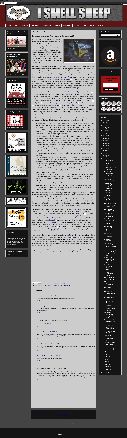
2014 (104, 150)
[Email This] (33, 283)
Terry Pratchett (66, 285)
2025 (104, 123)
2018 (104, 140)
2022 (104, 130)
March (107, 364)
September (108, 349)
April (106, 361)
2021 (104, 133)
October (107, 165)
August (107, 351)
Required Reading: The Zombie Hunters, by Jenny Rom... (109, 174)
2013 (104, 153)
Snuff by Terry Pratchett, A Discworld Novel (109, 199)
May (106, 359)
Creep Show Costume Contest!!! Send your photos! (109, 308)
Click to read (10, 254)
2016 (104, 145)
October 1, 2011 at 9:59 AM (50, 331)
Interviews (25, 26)
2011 (104, 158)
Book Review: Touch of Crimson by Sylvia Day (110, 215)
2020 (104, 135)
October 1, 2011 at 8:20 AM (51, 318)
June (106, 356)
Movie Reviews (47, 26)
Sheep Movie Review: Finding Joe (109, 293)
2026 (104, 120)
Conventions (67, 26)
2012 (104, 156)
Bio (85, 26)
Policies (100, 26)
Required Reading (57, 285)
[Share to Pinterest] (40, 283)
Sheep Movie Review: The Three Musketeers (108, 228)
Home (9, 26)
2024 (104, 125)
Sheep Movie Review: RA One (109, 180)
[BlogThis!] (35, 283)
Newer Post (35, 412)
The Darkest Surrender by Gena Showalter (109, 235)
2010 (104, 372)
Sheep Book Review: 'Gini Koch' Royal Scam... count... (109, 326)
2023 (104, 128)
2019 (104, 138)
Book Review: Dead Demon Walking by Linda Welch (110, 205)
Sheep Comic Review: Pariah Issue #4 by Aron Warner (109, 221)
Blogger (66, 434)
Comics (57, 26)
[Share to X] (36, 283)
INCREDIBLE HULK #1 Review (110, 168)
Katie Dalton (40, 318)
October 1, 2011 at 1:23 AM (52, 306)
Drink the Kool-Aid (110, 89)
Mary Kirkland (41, 355)
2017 (104, 143)
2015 (104, 148)
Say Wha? (77, 26)
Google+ (22, 1)
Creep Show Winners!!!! (108, 239)
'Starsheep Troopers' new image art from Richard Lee (109, 193)
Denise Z (39, 295)
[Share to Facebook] (38, 283)
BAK (37, 285)
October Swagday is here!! (109, 298)
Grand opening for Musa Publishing (109, 320)
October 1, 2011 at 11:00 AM (52, 355)
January (107, 369)
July (106, 354)
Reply (38, 300)
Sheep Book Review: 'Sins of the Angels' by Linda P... (109, 315)
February (107, 366)
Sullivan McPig (41, 306)
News (16, 26)
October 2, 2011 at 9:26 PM (47, 366)
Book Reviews (35, 26)
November (108, 163)
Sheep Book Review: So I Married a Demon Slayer (110, 267)
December (108, 160)
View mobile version (64, 415)
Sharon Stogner (41, 343)
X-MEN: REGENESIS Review (108, 273)
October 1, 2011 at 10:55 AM (52, 343)
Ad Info (92, 26)
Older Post (92, 412)
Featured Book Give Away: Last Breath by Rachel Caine (110, 245)
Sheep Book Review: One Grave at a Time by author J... (109, 338)
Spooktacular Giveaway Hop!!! (109, 209)
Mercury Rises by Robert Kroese (109, 278)
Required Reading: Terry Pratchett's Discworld (109, 344)
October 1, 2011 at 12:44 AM (49, 295)
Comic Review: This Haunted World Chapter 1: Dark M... (110, 253)
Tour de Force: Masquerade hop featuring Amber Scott (110, 260)
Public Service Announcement (109, 288)
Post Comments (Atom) (67, 423)
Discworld (49, 285)
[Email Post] (63, 283)
